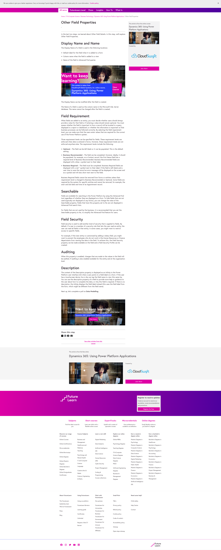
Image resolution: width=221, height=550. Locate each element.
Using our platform (82, 501)
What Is (119, 10)
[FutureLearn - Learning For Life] (156, 544)
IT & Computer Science (73, 16)
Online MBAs (117, 439)
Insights (99, 10)
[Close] (218, 3)
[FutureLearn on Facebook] (62, 544)
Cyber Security (99, 464)
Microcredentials (64, 448)
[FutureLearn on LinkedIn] (78, 544)
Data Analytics (99, 444)
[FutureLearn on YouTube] (74, 544)
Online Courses (64, 439)
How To (109, 10)
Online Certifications (66, 444)
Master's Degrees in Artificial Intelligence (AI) (137, 481)
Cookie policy (117, 514)
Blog (61, 515)
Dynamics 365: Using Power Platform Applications (109, 16)
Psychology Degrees (119, 444)
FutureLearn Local (77, 10)
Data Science (99, 454)
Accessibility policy (119, 522)
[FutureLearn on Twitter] (70, 544)
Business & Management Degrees (117, 476)
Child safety (134, 501)
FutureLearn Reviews (83, 505)
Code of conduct (118, 518)
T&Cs (114, 501)
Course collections (100, 478)
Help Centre (134, 505)
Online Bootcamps (65, 452)
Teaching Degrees (118, 448)
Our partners (99, 501)
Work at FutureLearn (65, 506)
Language (80, 466)
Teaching (80, 451)
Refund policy (117, 509)
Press (90, 10)
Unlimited (80, 518)
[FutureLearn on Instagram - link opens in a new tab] (66, 544)
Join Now (144, 68)
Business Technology (87, 16)
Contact (133, 509)
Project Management (101, 468)
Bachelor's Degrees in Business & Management (155, 476)
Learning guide (81, 509)
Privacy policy (117, 505)
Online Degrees (64, 457)
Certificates (80, 514)
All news (63, 10)
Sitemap (115, 527)
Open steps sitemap (119, 531)
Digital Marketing (100, 439)
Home (63, 16)
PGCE (114, 464)
